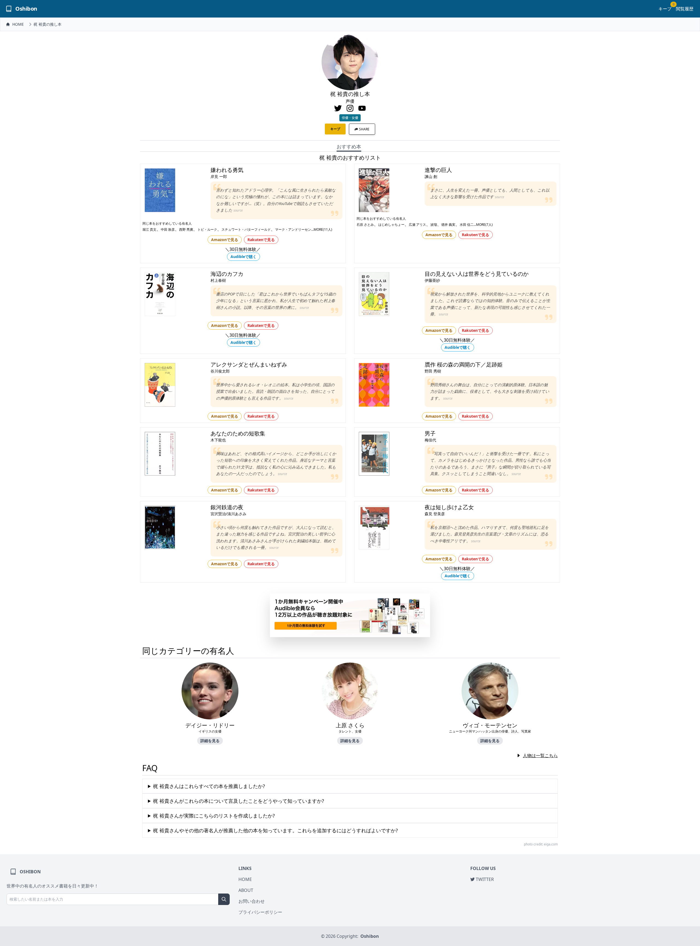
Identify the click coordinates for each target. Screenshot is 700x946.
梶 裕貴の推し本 (48, 24)
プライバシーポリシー (260, 912)
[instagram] (350, 108)
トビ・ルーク (207, 229)
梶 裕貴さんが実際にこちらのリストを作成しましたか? (214, 815)
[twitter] (338, 108)
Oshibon (369, 936)
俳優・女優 (350, 117)
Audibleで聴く (243, 256)
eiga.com (551, 844)
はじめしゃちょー (391, 224)
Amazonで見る (224, 239)
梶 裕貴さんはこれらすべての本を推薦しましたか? (209, 786)
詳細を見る (210, 740)
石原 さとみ (365, 224)
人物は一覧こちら (540, 755)
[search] (224, 899)
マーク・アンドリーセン (293, 229)
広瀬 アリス (417, 224)
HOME (18, 24)
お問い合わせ (251, 901)
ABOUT (245, 890)
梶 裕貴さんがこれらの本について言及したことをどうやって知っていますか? (238, 801)
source (238, 210)
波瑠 (433, 224)
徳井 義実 (448, 224)
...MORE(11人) (321, 229)
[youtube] (362, 108)
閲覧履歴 (684, 9)
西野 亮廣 (186, 229)
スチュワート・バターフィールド (246, 229)
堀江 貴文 (149, 229)
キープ (665, 8)
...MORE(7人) (483, 224)
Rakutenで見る (261, 239)
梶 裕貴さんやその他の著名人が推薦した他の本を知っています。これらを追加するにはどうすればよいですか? (275, 830)
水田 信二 (467, 224)
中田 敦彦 (168, 229)
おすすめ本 (349, 146)
